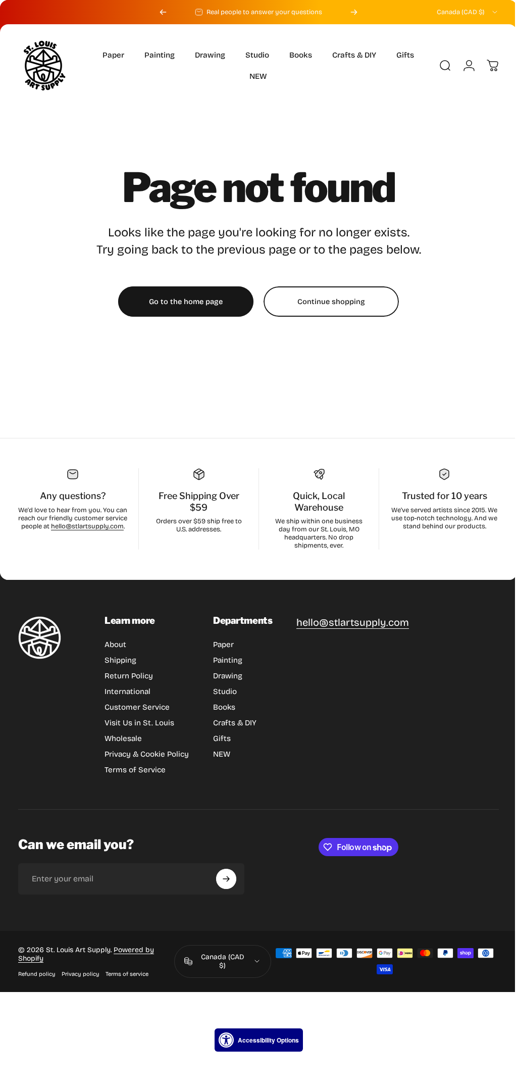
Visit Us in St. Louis (139, 722)
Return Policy (129, 675)
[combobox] (468, 12)
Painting (227, 660)
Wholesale (123, 738)
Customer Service (137, 707)
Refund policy (37, 974)
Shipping (120, 660)
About (115, 644)
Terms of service (127, 974)
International (127, 691)
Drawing (227, 675)
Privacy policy (80, 974)
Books (224, 707)
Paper (223, 644)
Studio (225, 691)
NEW (221, 754)
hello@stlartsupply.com (71, 534)
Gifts (222, 738)
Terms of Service (135, 769)
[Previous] (163, 12)
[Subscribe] (226, 879)
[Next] (354, 12)
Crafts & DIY (234, 722)
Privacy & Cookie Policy (147, 754)
